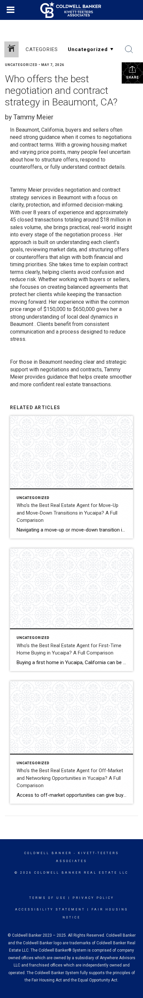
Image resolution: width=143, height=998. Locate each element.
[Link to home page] (71, 10)
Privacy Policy (93, 898)
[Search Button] (129, 49)
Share (132, 77)
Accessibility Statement (50, 909)
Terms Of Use (47, 898)
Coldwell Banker (48, 853)
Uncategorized (21, 65)
